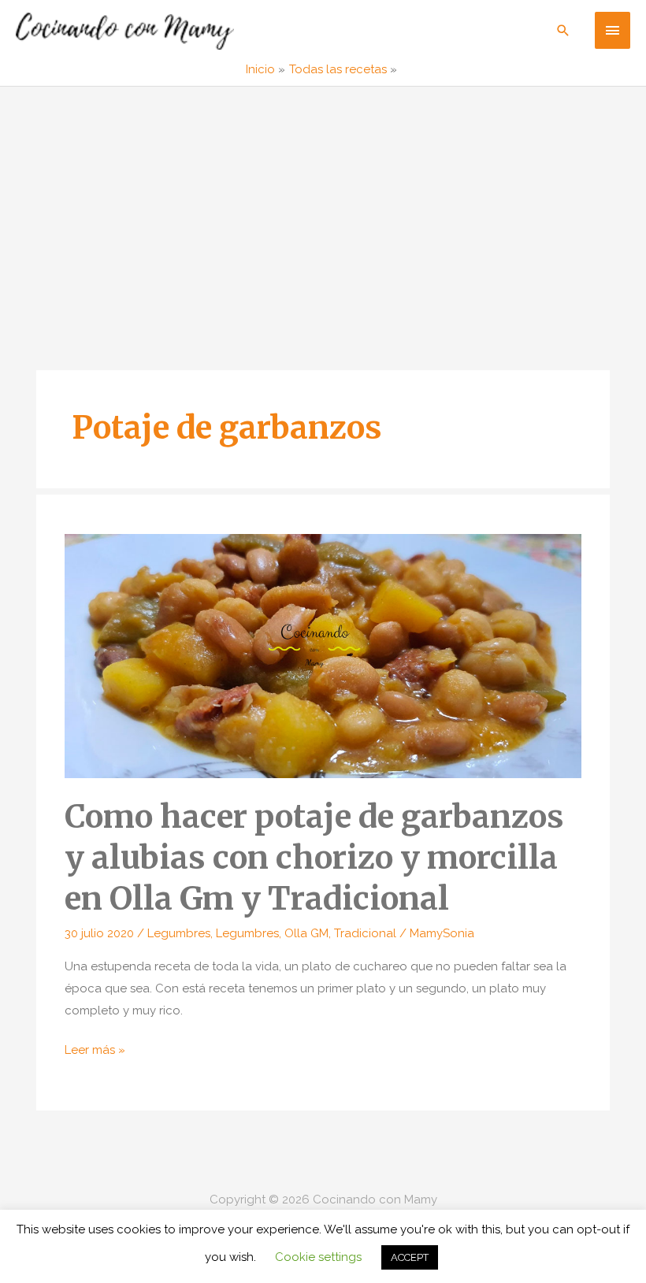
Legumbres (178, 933)
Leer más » (95, 1052)
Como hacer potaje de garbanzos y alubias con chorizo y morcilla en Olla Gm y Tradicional (314, 857)
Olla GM (306, 933)
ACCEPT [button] (410, 1257)
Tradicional (365, 933)
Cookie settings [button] (318, 1257)
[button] (563, 30)
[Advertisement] (323, 205)
